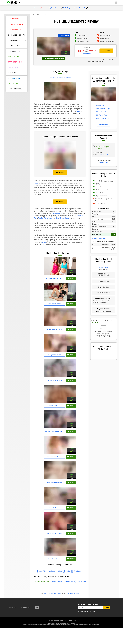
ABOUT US (12, 608)
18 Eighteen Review (54, 355)
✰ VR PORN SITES (14, 56)
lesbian (36, 183)
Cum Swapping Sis (102, 118)
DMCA (65, 621)
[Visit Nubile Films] (60, 402)
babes (78, 111)
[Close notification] (87, 8)
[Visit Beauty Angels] (60, 326)
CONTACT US (25, 608)
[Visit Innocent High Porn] (60, 428)
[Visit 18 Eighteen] (60, 351)
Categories (41, 15)
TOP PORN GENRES (14, 46)
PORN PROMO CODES (15, 30)
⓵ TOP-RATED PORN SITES (16, 35)
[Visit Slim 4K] (60, 504)
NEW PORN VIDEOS (14, 78)
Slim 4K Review (54, 508)
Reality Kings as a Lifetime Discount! (74, 8)
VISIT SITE (106, 51)
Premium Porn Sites (72, 593)
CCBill (100, 154)
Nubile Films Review (54, 406)
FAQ (49, 621)
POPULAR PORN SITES (15, 40)
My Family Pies (101, 115)
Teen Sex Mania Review (54, 457)
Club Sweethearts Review (54, 278)
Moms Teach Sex (102, 112)
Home (35, 15)
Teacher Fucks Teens (45, 218)
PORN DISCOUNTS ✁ (14, 19)
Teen (46, 15)
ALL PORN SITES (13, 83)
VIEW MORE (103, 124)
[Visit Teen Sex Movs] (60, 479)
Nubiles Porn (57, 213)
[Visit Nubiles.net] (60, 300)
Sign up (106, 608)
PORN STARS (12, 73)
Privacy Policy (72, 621)
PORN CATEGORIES (14, 51)
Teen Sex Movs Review (54, 482)
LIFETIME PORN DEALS (15, 24)
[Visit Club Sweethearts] (60, 275)
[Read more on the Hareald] (37, 608)
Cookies (56, 621)
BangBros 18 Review (54, 533)
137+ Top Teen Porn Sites (52, 593)
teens (44, 242)
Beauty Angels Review (54, 329)
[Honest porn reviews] (13, 2)
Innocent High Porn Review (54, 431)
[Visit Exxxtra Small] (60, 377)
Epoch (105, 154)
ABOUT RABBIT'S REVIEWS (16, 89)
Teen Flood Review (54, 559)
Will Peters (94, 323)
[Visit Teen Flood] (60, 555)
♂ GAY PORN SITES (14, 67)
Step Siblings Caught (63, 218)
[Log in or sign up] (116, 2)
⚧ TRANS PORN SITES (15, 62)
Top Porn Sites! (53, 8)
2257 (61, 621)
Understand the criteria (98, 238)
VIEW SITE (71, 278)
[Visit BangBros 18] (60, 530)
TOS (52, 621)
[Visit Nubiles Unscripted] (53, 54)
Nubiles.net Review (54, 304)
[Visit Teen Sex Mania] (60, 453)
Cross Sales (103, 268)
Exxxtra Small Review (54, 380)
